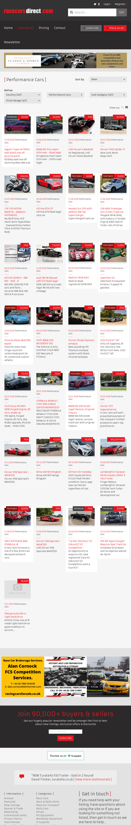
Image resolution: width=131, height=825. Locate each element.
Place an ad (115, 28)
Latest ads (92, 28)
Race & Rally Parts (47, 801)
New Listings (12, 805)
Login (107, 4)
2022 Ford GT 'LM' (109, 340)
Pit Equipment (45, 815)
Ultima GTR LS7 (44, 208)
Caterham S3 (107, 277)
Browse (8, 798)
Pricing (44, 28)
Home (8, 28)
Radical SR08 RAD (78, 277)
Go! (121, 12)
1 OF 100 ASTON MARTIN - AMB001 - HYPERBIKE (15, 212)
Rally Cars (42, 808)
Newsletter (12, 42)
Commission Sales (15, 815)
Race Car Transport (47, 805)
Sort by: (79, 79)
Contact (60, 28)
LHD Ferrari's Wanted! (80, 149)
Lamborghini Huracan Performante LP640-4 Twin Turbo (112, 475)
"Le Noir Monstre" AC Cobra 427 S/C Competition (80, 544)
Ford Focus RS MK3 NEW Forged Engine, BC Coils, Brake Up (17, 409)
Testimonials (12, 822)
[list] (122, 107)
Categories (26, 28)
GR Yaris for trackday (80, 472)
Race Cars (42, 798)
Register (120, 4)
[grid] (126, 107)
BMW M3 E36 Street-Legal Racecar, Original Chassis (81, 409)
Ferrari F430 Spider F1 (112, 149)
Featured (9, 801)
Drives (40, 811)
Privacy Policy (13, 818)
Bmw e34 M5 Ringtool (48, 472)
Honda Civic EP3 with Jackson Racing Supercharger (80, 212)
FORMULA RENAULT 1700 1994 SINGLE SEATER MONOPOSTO (47, 404)
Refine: (8, 90)
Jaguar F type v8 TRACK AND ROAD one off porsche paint (17, 153)
